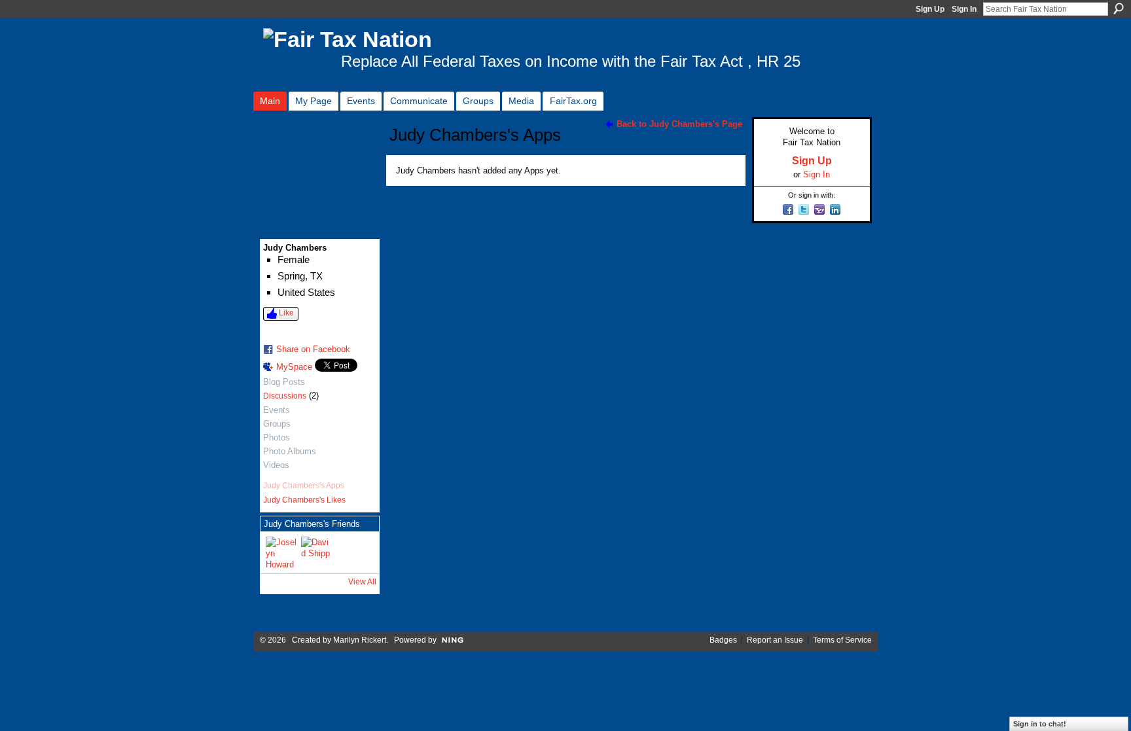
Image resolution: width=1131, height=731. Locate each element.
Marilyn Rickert (359, 640)
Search (1118, 8)
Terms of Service (842, 640)
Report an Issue (775, 640)
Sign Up (930, 9)
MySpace (294, 367)
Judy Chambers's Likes (304, 500)
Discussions (284, 396)
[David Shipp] (316, 552)
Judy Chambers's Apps (303, 485)
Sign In (964, 9)
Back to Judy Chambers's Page (679, 124)
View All (362, 581)
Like (286, 312)
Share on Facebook (313, 349)
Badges (723, 640)
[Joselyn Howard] (281, 552)
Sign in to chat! (1039, 724)
